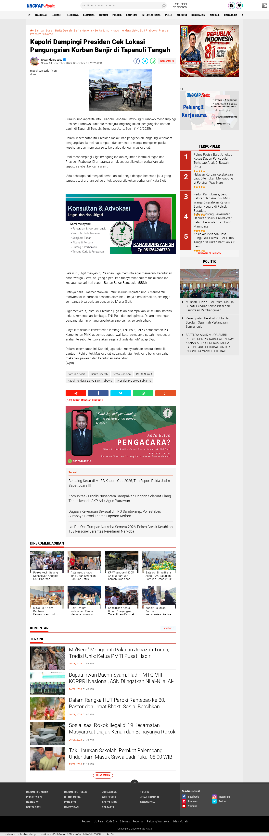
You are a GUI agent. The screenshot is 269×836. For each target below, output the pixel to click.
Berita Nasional (83, 30)
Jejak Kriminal (150, 797)
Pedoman (138, 821)
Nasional (41, 15)
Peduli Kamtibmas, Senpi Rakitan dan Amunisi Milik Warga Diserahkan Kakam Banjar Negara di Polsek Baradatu (212, 202)
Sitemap (125, 821)
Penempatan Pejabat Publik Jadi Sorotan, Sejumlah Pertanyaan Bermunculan (208, 322)
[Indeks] (231, 5)
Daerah (56, 15)
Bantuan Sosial (44, 30)
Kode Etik (111, 821)
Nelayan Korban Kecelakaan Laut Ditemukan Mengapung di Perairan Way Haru (213, 179)
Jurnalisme (109, 791)
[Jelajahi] (264, 5)
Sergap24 (108, 807)
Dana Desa (230, 15)
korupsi (182, 15)
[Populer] (239, 5)
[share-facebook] (137, 61)
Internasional (151, 15)
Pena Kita (70, 802)
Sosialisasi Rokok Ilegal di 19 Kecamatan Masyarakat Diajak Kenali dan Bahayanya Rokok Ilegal (122, 732)
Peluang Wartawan (159, 821)
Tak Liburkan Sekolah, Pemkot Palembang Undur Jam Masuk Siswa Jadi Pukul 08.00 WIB (120, 753)
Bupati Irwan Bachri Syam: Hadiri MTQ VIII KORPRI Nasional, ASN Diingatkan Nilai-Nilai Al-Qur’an (121, 681)
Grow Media (147, 802)
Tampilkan (167, 628)
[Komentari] (165, 393)
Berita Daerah (63, 30)
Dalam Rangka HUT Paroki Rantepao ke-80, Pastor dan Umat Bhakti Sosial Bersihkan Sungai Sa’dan (117, 706)
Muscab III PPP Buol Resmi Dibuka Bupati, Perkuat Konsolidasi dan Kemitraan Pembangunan (210, 306)
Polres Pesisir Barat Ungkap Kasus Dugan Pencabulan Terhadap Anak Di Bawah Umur (213, 161)
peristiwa (72, 15)
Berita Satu (33, 807)
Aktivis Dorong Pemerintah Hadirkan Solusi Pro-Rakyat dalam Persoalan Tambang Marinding (213, 220)
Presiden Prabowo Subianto (134, 380)
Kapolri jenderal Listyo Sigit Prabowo (134, 30)
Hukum (103, 15)
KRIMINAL (89, 15)
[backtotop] (134, 783)
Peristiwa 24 (34, 797)
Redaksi (86, 821)
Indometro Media (37, 791)
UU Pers (98, 821)
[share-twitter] (145, 61)
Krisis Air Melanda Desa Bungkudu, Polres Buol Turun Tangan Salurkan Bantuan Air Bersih (214, 240)
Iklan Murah (180, 821)
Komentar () (167, 60)
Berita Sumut (102, 30)
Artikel (215, 15)
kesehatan (198, 15)
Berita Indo (109, 802)
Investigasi (71, 807)
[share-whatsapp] (153, 61)
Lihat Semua (103, 775)
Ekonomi (131, 15)
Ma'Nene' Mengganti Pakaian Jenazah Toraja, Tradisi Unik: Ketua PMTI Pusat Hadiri (119, 653)
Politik (117, 15)
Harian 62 (32, 802)
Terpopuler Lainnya (209, 253)
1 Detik (144, 791)
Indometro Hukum (75, 791)
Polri (168, 15)
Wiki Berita (109, 797)
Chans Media (72, 797)
